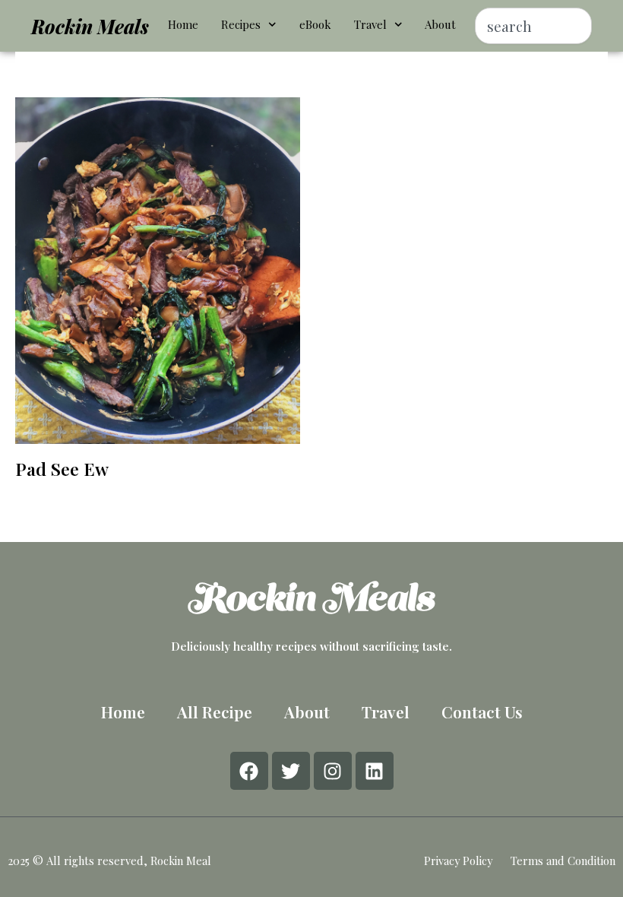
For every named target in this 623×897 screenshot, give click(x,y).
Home (183, 24)
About (440, 24)
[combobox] (533, 26)
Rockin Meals (90, 26)
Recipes (241, 24)
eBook (315, 24)
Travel (370, 24)
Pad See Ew (62, 468)
